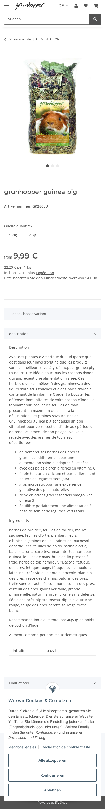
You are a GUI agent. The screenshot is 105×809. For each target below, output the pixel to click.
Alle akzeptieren (52, 760)
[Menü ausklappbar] (6, 3)
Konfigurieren (52, 775)
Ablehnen (52, 790)
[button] (76, 6)
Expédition (45, 272)
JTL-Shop (61, 802)
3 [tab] (57, 165)
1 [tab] (47, 165)
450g (15, 234)
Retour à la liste (19, 39)
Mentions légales (22, 747)
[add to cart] (8, 55)
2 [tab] (52, 165)
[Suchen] (95, 19)
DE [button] (61, 5)
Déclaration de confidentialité (66, 747)
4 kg (35, 234)
